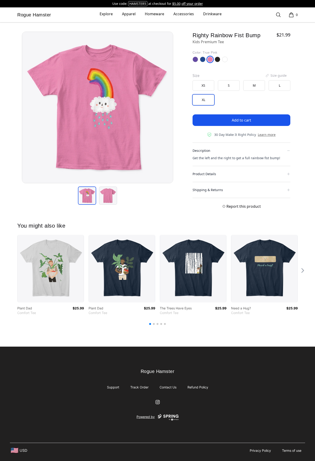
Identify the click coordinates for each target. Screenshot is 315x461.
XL (203, 100)
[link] (51, 268)
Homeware (154, 13)
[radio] (203, 85)
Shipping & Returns (208, 190)
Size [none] (196, 75)
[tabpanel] (97, 107)
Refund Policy (197, 387)
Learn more (267, 134)
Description (201, 150)
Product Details (204, 174)
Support (113, 387)
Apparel (129, 13)
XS (203, 85)
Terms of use (291, 450)
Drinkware (212, 13)
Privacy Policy (260, 450)
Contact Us (168, 387)
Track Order (139, 387)
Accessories (183, 13)
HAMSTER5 (137, 3)
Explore (106, 13)
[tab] (87, 195)
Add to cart (241, 120)
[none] (276, 75)
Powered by (146, 417)
